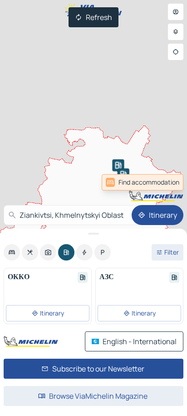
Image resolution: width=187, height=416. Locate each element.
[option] (12, 252)
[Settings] (175, 32)
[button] (118, 165)
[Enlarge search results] (93, 234)
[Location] (175, 52)
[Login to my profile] (175, 12)
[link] (163, 182)
